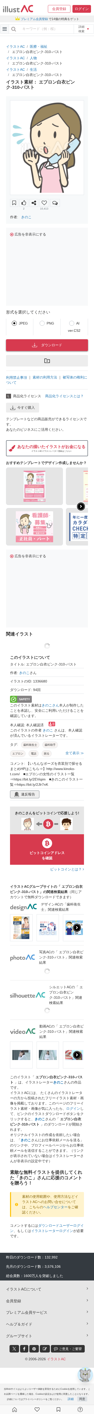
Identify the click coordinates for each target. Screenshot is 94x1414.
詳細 (71, 1399)
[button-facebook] (24, 1348)
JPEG (23, 323)
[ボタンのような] (23, 203)
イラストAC (15, 46)
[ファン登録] (37, 1409)
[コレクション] (58, 1409)
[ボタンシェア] (33, 203)
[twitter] (14, 1348)
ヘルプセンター (55, 1207)
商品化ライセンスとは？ (64, 396)
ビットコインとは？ (66, 869)
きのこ (26, 217)
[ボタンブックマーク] (14, 203)
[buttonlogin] (13, 29)
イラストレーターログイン (52, 1231)
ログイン (73, 1108)
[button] (59, 9)
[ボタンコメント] (55, 203)
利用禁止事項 (16, 377)
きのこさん (50, 705)
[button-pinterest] (34, 1348)
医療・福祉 (38, 46)
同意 (82, 1399)
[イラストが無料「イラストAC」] (18, 9)
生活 (33, 70)
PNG (50, 323)
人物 (33, 58)
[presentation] (81, 506)
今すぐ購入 (26, 408)
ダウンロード (51, 345)
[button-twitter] (14, 1348)
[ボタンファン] (44, 203)
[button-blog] (45, 1348)
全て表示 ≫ (74, 753)
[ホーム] (15, 1409)
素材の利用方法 (45, 377)
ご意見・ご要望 (70, 1349)
